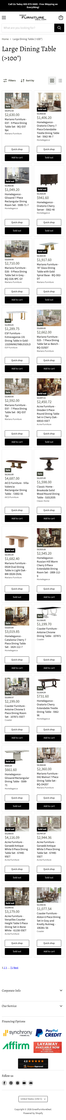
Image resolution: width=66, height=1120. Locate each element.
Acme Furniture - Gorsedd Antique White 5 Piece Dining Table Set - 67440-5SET (48, 849)
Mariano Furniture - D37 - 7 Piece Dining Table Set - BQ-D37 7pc (16, 410)
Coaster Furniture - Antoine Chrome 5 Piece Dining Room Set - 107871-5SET (15, 711)
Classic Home (43, 501)
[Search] (59, 28)
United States (31, 1099)
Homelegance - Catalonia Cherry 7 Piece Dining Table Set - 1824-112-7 (15, 641)
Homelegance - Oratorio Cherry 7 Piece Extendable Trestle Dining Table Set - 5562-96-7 (48, 129)
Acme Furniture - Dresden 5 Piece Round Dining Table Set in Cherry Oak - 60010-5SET (48, 414)
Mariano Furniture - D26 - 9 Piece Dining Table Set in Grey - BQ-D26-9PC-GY (16, 273)
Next (15, 968)
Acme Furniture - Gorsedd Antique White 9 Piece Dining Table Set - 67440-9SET (16, 849)
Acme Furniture (44, 424)
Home (5, 39)
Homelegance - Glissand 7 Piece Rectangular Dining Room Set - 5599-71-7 (17, 199)
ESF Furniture (11, 347)
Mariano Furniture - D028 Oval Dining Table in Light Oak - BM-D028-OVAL (16, 568)
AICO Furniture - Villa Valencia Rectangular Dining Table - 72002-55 (17, 488)
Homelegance (43, 140)
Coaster (40, 639)
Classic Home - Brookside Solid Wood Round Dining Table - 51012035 (48, 492)
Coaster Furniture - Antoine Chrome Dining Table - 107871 (49, 632)
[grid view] (52, 81)
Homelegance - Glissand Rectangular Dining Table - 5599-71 (17, 779)
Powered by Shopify (33, 1113)
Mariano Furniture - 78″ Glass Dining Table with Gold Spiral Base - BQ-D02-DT (49, 272)
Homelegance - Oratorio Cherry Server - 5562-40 (46, 205)
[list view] (60, 81)
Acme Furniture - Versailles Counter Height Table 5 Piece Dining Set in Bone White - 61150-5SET (16, 923)
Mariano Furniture (13, 133)
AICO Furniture (12, 497)
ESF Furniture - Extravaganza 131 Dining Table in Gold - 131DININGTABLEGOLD (18, 338)
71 (11, 968)
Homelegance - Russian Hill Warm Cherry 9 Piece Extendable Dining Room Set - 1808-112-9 (49, 567)
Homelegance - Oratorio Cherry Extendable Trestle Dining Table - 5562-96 (48, 708)
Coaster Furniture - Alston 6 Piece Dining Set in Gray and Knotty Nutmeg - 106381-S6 (48, 921)
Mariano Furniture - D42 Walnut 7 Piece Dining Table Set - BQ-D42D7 (48, 779)
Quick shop (17, 149)
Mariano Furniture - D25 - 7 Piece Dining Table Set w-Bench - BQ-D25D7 (48, 342)
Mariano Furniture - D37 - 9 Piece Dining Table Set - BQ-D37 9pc (16, 124)
